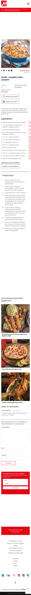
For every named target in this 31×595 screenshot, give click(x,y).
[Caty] (14, 575)
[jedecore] (23, 575)
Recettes (8, 9)
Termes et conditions (15, 550)
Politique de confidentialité (15, 553)
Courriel (4, 455)
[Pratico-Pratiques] (3, 575)
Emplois (15, 546)
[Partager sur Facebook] (1, 70)
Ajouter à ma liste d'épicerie (11, 166)
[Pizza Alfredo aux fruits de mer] (15, 353)
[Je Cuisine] (4, 4)
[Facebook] (15, 582)
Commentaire (5, 427)
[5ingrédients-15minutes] (8, 575)
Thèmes (15, 561)
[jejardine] (28, 575)
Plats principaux (15, 9)
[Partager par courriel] (11, 70)
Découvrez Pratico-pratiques (15, 543)
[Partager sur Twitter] (4, 70)
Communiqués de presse (15, 548)
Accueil (3, 9)
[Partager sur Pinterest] (6, 70)
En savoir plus (15, 531)
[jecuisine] (19, 575)
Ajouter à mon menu (11, 101)
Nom (3, 448)
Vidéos (16, 566)
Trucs (15, 563)
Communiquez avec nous (15, 541)
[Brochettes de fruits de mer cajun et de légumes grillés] (15, 318)
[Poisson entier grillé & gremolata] (15, 386)
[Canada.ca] (25, 589)
